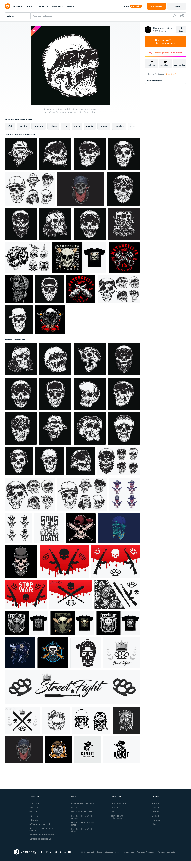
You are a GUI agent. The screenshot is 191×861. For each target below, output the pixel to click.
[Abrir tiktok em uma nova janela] (60, 852)
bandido (23, 126)
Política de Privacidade (146, 852)
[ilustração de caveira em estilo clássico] (58, 749)
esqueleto (119, 126)
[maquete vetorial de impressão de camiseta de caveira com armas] (49, 528)
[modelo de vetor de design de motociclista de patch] (124, 257)
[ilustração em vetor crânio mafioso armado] (52, 652)
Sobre (113, 811)
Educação (33, 820)
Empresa (33, 815)
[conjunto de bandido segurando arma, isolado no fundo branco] (18, 528)
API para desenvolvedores (41, 824)
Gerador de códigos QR (40, 838)
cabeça (53, 126)
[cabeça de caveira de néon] (119, 528)
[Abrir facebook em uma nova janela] (42, 852)
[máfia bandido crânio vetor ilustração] (20, 652)
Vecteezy (33, 807)
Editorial (56, 6)
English (155, 803)
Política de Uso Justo (166, 852)
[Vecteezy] (7, 6)
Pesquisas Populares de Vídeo (82, 830)
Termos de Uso (128, 852)
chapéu (89, 126)
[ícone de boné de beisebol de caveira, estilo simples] (85, 652)
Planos (125, 6)
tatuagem (38, 126)
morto (77, 126)
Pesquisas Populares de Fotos (82, 823)
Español (155, 807)
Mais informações (154, 80)
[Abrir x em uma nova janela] (65, 852)
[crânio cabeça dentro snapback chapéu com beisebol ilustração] (81, 528)
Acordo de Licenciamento (83, 803)
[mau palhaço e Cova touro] (126, 720)
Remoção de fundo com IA (41, 834)
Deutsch (156, 815)
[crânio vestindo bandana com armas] (50, 319)
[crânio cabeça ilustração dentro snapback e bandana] (21, 561)
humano (104, 126)
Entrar (177, 6)
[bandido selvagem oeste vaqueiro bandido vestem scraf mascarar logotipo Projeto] (121, 749)
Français (156, 820)
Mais (69, 6)
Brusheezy (34, 803)
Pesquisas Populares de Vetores (82, 817)
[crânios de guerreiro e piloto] (91, 720)
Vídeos (42, 6)
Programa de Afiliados (81, 811)
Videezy (33, 811)
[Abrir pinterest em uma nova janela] (56, 852)
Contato (114, 807)
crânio (10, 126)
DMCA (74, 807)
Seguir (181, 31)
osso (65, 126)
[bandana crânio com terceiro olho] (80, 189)
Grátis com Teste (165, 41)
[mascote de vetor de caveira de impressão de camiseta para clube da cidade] (56, 720)
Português (157, 811)
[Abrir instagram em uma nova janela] (47, 852)
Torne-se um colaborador (117, 817)
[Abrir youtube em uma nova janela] (69, 852)
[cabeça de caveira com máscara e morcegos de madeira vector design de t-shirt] (26, 623)
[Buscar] (174, 16)
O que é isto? (171, 74)
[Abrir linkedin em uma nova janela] (51, 852)
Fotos (29, 6)
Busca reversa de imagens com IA (41, 829)
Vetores (16, 6)
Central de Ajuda (119, 803)
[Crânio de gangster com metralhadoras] (124, 224)
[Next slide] (135, 126)
